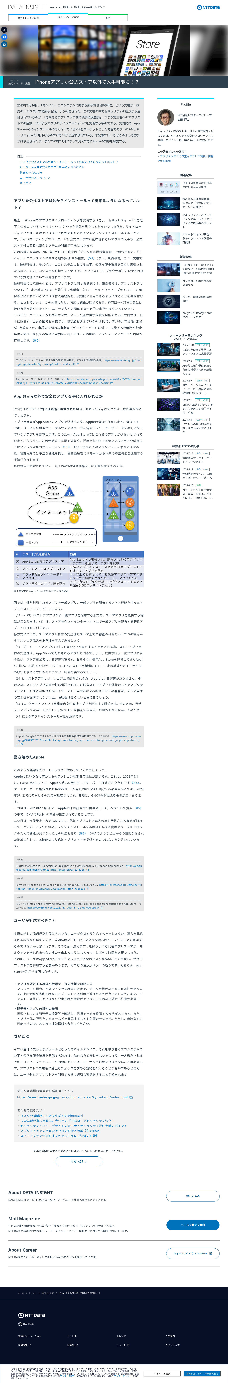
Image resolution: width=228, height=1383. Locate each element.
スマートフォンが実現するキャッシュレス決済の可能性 (59, 1136)
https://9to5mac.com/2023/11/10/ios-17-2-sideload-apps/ (63, 907)
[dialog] (114, 1373)
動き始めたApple (31, 172)
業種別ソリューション (30, 1336)
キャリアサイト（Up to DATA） (191, 1253)
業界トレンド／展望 (28, 17)
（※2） (37, 340)
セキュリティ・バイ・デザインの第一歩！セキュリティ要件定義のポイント (73, 1126)
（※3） (65, 447)
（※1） (92, 258)
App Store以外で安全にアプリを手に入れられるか (52, 167)
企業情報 (170, 1336)
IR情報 (70, 1345)
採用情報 (23, 1345)
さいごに (25, 183)
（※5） (138, 808)
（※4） (134, 783)
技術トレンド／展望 (68, 17)
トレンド (32, 1293)
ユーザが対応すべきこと (35, 178)
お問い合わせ (79, 1161)
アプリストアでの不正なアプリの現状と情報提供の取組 (59, 1131)
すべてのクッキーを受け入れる (202, 1374)
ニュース (121, 1345)
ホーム (21, 1293)
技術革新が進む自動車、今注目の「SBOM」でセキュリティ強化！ (67, 1121)
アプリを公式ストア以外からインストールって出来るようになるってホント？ (69, 162)
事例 (107, 17)
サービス (72, 1336)
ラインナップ (173, 1345)
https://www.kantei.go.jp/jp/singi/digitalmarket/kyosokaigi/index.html (72, 1097)
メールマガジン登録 (193, 1225)
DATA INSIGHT (47, 1293)
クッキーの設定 (162, 1374)
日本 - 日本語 (28, 1324)
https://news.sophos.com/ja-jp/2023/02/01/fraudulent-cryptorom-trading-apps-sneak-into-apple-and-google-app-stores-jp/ (78, 740)
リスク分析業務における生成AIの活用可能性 (52, 1116)
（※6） (81, 833)
